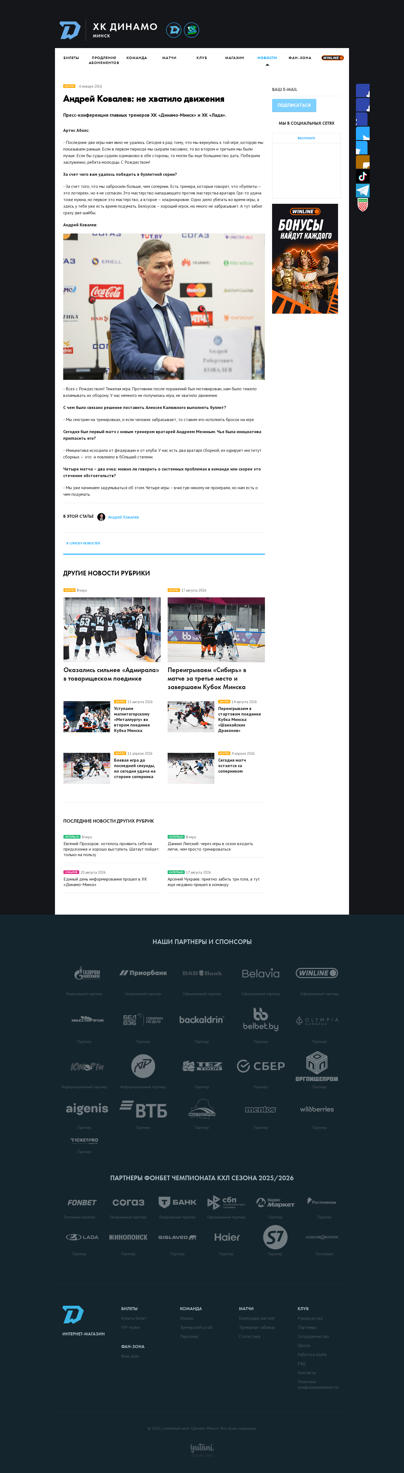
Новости (267, 57)
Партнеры (307, 1327)
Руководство (310, 1318)
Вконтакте (363, 147)
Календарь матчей (256, 1318)
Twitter (363, 119)
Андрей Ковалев (123, 517)
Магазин (234, 57)
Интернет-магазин (83, 1334)
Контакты (307, 1372)
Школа (304, 1345)
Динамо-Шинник (173, 30)
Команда (136, 57)
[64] (164, 306)
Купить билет (134, 1318)
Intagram (363, 133)
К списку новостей (83, 543)
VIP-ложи (130, 1327)
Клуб (202, 57)
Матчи (169, 57)
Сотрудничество (313, 1336)
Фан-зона (300, 57)
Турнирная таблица (257, 1327)
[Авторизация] (297, 30)
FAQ (302, 1363)
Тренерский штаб (196, 1327)
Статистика (249, 1336)
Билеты (71, 57)
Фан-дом (130, 1356)
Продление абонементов (104, 60)
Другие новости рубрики (106, 573)
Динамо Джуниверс (191, 30)
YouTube (363, 162)
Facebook (363, 90)
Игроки (186, 1318)
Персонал (189, 1336)
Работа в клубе (312, 1354)
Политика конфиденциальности (318, 1384)
